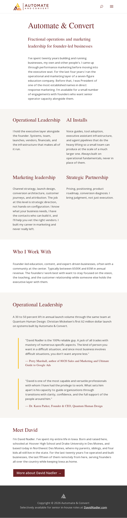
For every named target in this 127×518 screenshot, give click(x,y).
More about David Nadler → (39, 473)
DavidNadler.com (95, 507)
